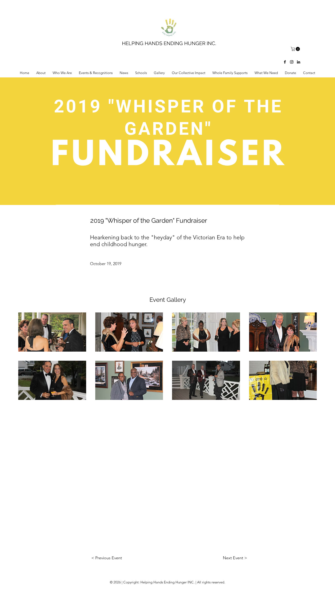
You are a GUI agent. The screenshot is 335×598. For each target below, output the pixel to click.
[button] (296, 49)
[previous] (26, 358)
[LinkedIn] (298, 62)
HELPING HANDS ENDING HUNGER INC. (169, 43)
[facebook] (285, 62)
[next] (308, 358)
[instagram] (291, 62)
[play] (307, 396)
